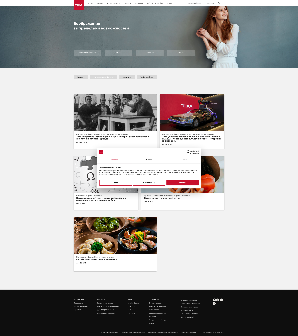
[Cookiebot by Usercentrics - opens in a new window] (188, 152)
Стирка (100, 3)
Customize (147, 183)
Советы (81, 77)
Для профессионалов (105, 310)
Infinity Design (133, 303)
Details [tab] (149, 160)
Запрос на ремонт (81, 306)
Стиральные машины (189, 314)
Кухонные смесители (189, 300)
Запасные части (187, 310)
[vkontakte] (221, 300)
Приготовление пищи (87, 53)
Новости (127, 3)
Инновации (149, 53)
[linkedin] (217, 300)
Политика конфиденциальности (133, 332)
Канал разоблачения (188, 332)
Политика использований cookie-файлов (163, 332)
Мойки (151, 323)
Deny (115, 183)
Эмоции (181, 53)
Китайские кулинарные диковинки (96, 259)
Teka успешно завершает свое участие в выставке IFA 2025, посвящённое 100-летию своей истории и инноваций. (191, 138)
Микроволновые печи (157, 306)
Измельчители (113, 3)
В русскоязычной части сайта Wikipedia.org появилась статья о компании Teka (101, 199)
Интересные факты (103, 77)
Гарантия (77, 310)
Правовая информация (109, 332)
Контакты (210, 3)
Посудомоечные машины (191, 303)
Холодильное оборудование (160, 320)
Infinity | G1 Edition (155, 3)
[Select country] (223, 3)
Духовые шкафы (155, 303)
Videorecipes (147, 77)
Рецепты (126, 77)
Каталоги (139, 3)
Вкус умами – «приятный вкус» (162, 198)
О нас (169, 3)
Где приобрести (195, 3)
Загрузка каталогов (105, 303)
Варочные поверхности (158, 313)
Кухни (90, 3)
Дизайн (119, 53)
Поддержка (78, 303)
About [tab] (183, 160)
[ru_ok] (214, 303)
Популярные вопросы (106, 313)
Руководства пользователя (108, 306)
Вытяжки (152, 316)
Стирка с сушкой (187, 317)
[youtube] (214, 300)
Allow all (182, 183)
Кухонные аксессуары (189, 307)
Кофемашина (154, 310)
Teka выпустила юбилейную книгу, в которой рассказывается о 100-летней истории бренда (112, 137)
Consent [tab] (114, 160)
